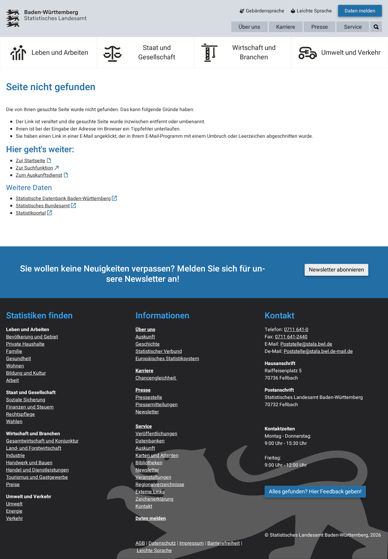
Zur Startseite (30, 160)
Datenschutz (162, 543)
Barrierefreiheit (223, 543)
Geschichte (147, 344)
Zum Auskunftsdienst (39, 175)
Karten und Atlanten (157, 455)
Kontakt (143, 506)
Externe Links (150, 491)
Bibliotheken (148, 462)
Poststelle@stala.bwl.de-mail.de (318, 351)
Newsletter (147, 412)
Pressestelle (148, 397)
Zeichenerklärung (154, 499)
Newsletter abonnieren (336, 270)
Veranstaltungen (153, 477)
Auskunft (145, 336)
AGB (140, 543)
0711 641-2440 (291, 336)
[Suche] (376, 27)
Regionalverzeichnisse (159, 484)
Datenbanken (150, 441)
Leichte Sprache (154, 550)
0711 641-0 (296, 329)
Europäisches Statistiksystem (167, 358)
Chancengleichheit (156, 378)
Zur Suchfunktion (34, 168)
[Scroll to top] (374, 545)
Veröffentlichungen (156, 433)
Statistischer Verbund (158, 351)
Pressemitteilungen (156, 404)
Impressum (191, 543)
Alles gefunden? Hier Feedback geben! (315, 492)
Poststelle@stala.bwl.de (306, 344)
